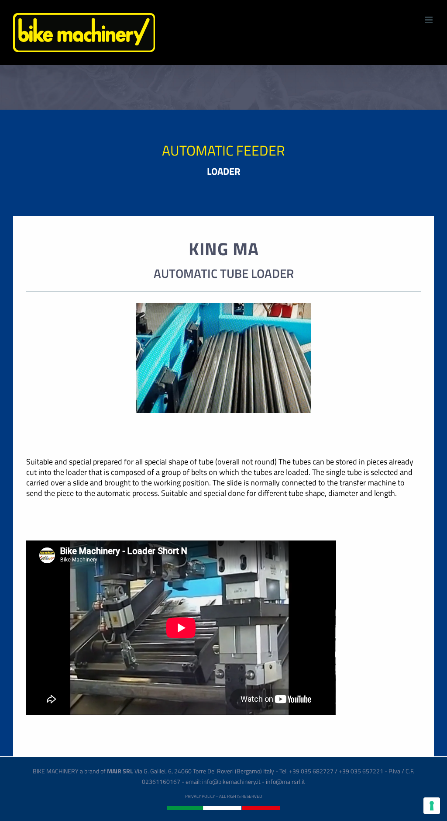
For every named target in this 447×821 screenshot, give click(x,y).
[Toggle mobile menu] (429, 19)
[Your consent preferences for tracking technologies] (431, 805)
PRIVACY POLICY (200, 796)
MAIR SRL (120, 771)
